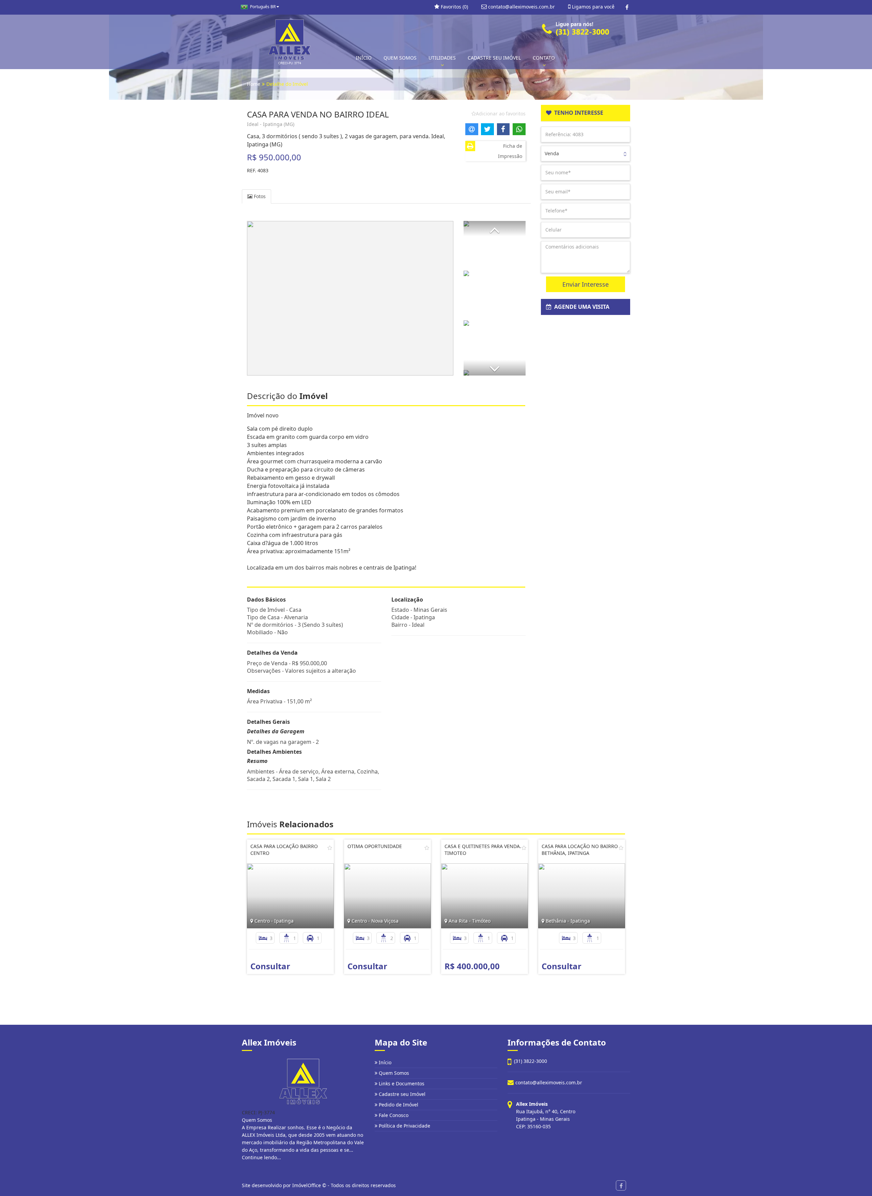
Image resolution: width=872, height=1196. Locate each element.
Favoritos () (453, 6)
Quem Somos (393, 1073)
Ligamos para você (592, 6)
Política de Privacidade (403, 1125)
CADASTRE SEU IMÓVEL (494, 57)
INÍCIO (364, 57)
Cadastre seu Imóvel (401, 1094)
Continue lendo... (261, 1157)
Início (384, 1062)
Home (253, 84)
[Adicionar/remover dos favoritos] (329, 847)
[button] (495, 228)
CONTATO (544, 57)
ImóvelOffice (306, 1185)
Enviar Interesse (585, 284)
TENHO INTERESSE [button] (577, 112)
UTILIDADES (442, 57)
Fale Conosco (392, 1115)
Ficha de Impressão (510, 151)
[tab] (585, 113)
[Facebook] (627, 7)
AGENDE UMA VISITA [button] (580, 306)
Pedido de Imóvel (397, 1104)
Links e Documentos (400, 1083)
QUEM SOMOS (400, 57)
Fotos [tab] (259, 196)
